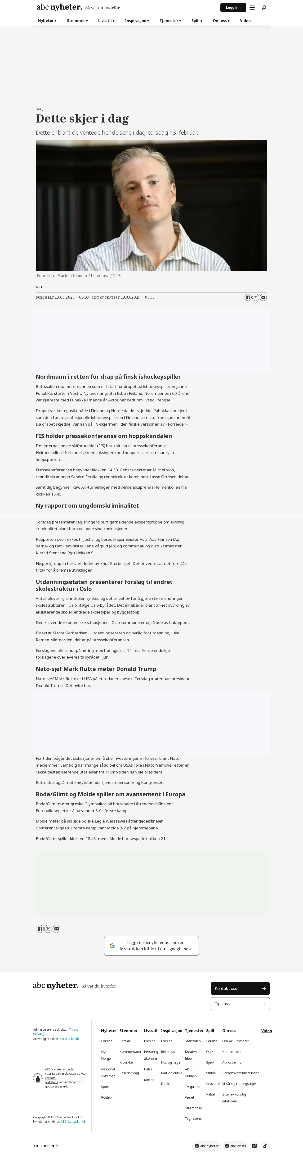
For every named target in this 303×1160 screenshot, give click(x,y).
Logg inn (233, 7)
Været (189, 1097)
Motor (149, 1080)
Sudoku (212, 1073)
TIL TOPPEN (43, 1146)
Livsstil (105, 20)
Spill (196, 20)
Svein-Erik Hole (70, 1039)
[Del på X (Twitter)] (255, 297)
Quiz (209, 1051)
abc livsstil (238, 1146)
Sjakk (210, 1062)
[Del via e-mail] (263, 297)
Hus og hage (170, 1062)
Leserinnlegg (129, 1073)
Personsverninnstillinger (240, 1073)
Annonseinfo (232, 1062)
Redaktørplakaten (64, 1074)
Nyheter (46, 20)
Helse (148, 1069)
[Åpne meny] (252, 8)
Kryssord (213, 1083)
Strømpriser (194, 1108)
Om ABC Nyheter (235, 1041)
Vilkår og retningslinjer (239, 1083)
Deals (165, 1083)
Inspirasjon (135, 20)
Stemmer (76, 20)
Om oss (220, 20)
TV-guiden (192, 1086)
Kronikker (127, 1062)
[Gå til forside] (127, 7)
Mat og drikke (171, 1073)
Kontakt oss (226, 988)
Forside (106, 1041)
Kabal (210, 1094)
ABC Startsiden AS (73, 1121)
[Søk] (264, 7)
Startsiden (193, 1041)
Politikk (106, 1097)
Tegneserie (193, 1118)
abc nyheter (209, 1146)
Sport (105, 1086)
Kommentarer (130, 1051)
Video (245, 20)
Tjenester (169, 20)
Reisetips (168, 1051)
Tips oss (222, 1003)
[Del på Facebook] (248, 297)
